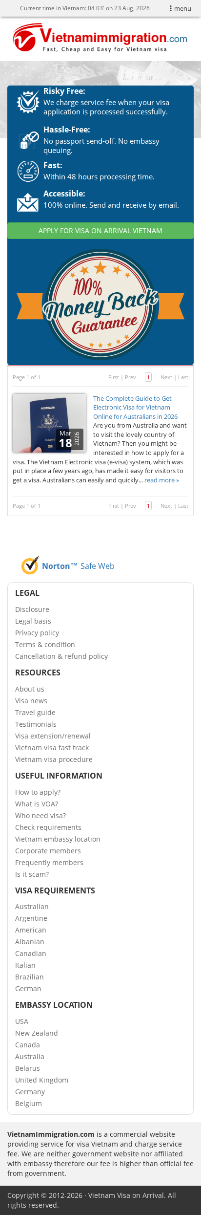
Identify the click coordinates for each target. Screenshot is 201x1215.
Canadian (30, 953)
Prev (130, 377)
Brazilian (29, 976)
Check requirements (48, 827)
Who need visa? (40, 815)
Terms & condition (45, 644)
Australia (29, 1056)
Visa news (31, 700)
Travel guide (35, 712)
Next (166, 377)
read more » (161, 480)
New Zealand (36, 1033)
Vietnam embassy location (57, 839)
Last (183, 377)
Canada (27, 1044)
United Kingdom (41, 1080)
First (113, 377)
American (30, 929)
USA (21, 1021)
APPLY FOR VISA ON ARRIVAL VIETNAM (100, 230)
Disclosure (32, 609)
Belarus (27, 1068)
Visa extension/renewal (53, 735)
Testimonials (36, 724)
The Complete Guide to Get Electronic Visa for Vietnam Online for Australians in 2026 (135, 407)
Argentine (31, 918)
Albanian (29, 941)
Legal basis (33, 621)
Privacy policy (37, 632)
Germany (30, 1091)
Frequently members (49, 862)
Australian (32, 906)
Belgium (28, 1103)
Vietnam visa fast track (52, 747)
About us (29, 689)
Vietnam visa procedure (54, 759)
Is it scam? (32, 874)
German (28, 988)
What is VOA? (36, 803)
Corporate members (48, 850)
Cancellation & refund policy (61, 656)
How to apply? (37, 792)
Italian (25, 965)
